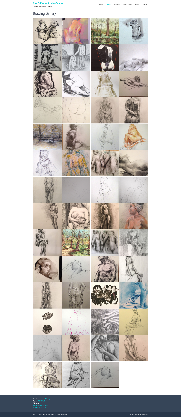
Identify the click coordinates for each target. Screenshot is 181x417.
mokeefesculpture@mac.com (47, 399)
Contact (144, 5)
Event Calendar (127, 5)
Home (101, 5)
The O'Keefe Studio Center (48, 3)
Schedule (117, 5)
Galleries (108, 5)
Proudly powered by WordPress (138, 414)
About (137, 5)
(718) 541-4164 (42, 401)
